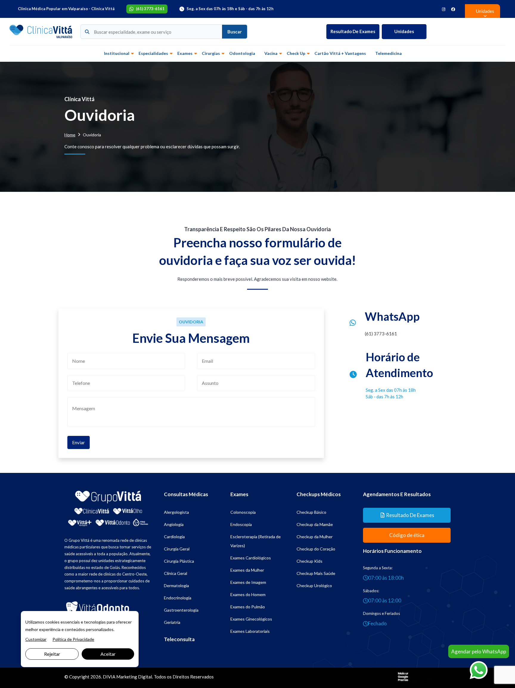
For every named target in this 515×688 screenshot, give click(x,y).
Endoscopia (241, 524)
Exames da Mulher (247, 570)
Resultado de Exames (353, 31)
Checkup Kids (309, 561)
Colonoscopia (243, 512)
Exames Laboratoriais (250, 631)
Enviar (78, 442)
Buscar (234, 31)
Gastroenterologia (181, 610)
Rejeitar (52, 654)
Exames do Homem (248, 594)
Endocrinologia (177, 597)
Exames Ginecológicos (251, 618)
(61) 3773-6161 (150, 8)
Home (69, 134)
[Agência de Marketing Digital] (415, 676)
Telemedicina (388, 53)
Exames (185, 53)
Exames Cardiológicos (250, 557)
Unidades (404, 31)
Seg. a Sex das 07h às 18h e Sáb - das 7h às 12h (230, 8)
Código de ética (406, 535)
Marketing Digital (134, 676)
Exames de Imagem (248, 582)
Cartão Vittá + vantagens (340, 53)
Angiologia (174, 524)
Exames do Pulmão (247, 606)
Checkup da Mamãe (315, 524)
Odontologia (242, 53)
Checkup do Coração (316, 548)
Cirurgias (211, 53)
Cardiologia (174, 536)
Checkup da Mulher (315, 536)
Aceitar (108, 654)
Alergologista (176, 512)
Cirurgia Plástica (179, 561)
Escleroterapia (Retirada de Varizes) (255, 541)
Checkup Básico (311, 512)
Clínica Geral (175, 573)
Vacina (270, 53)
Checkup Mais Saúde (316, 573)
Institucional (116, 53)
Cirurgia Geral (177, 548)
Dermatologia (176, 585)
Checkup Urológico (314, 585)
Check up (296, 53)
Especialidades (153, 53)
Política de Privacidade (73, 639)
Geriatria (172, 622)
